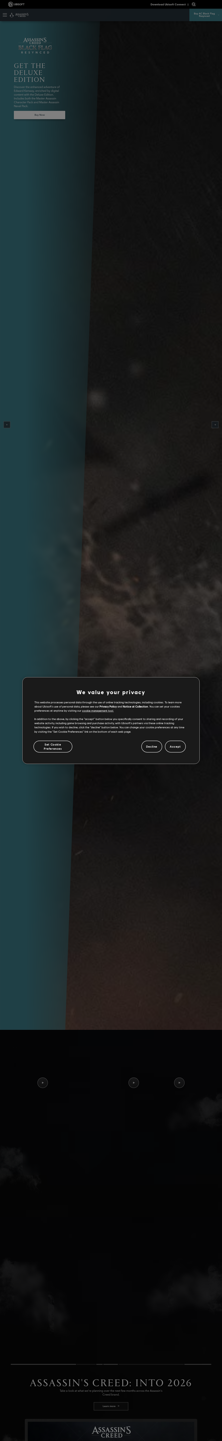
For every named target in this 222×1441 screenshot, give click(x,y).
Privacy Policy (108, 706)
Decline (151, 746)
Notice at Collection (135, 706)
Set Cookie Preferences (53, 746)
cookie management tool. (98, 710)
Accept (175, 746)
